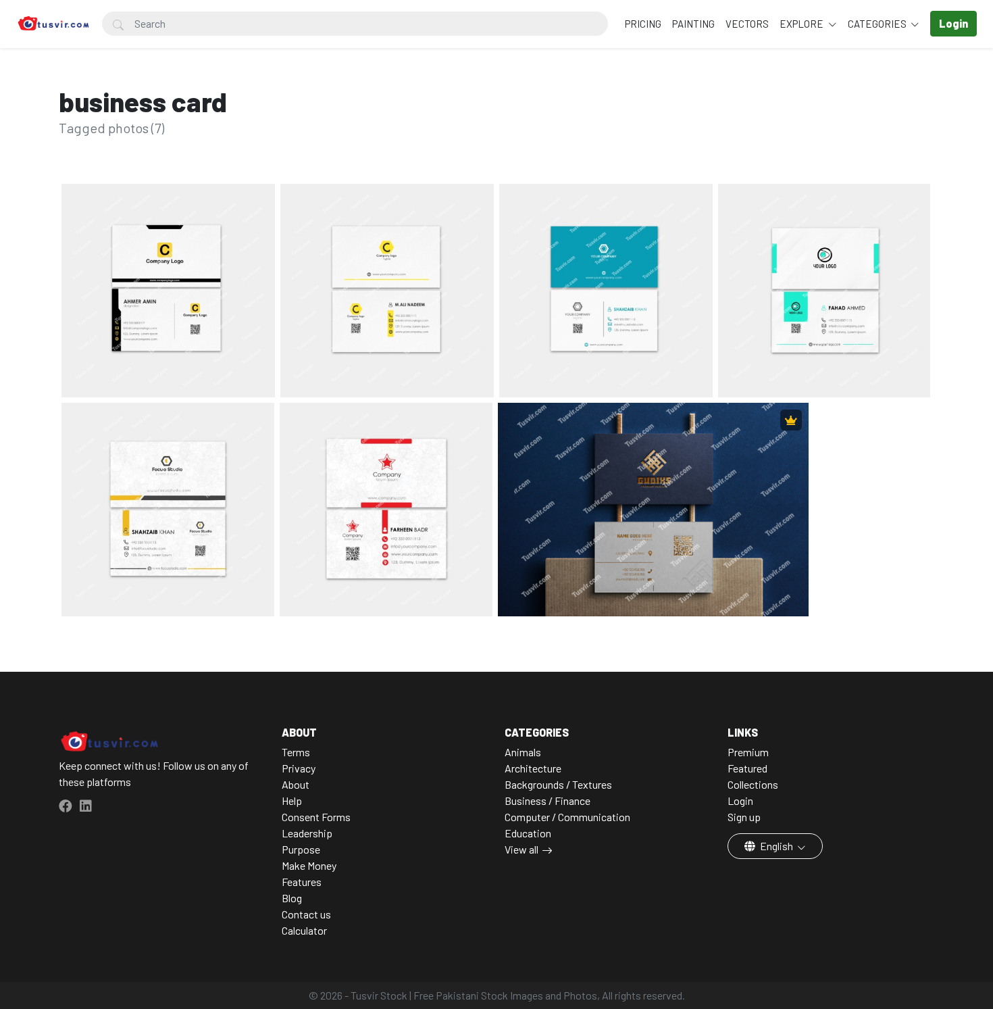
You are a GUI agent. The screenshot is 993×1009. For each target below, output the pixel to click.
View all (521, 849)
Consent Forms (316, 816)
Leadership (307, 833)
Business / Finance (547, 800)
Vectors (747, 24)
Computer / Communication (567, 816)
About (295, 784)
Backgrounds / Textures (558, 784)
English (776, 845)
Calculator (304, 930)
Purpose (301, 849)
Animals (523, 751)
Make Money (309, 865)
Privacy (298, 768)
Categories (878, 24)
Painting (693, 24)
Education (528, 833)
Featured (747, 768)
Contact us (306, 914)
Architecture (533, 768)
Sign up (744, 816)
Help (292, 800)
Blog (292, 897)
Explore (802, 24)
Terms (296, 751)
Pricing (643, 24)
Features (302, 881)
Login (740, 800)
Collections (753, 784)
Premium (748, 751)
